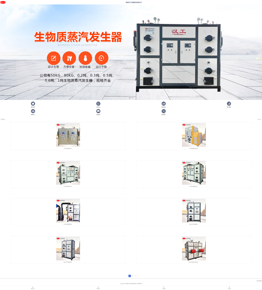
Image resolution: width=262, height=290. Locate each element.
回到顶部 (258, 280)
